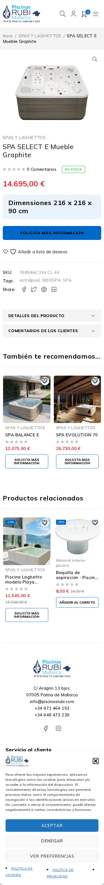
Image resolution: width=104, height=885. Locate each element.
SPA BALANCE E (22, 434)
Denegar (52, 840)
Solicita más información (52, 232)
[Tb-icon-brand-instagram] (58, 728)
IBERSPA (51, 280)
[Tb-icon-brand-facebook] (45, 728)
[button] (95, 761)
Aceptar (52, 825)
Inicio (8, 35)
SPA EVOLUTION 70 (77, 434)
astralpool (29, 280)
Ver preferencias (52, 856)
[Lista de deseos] (36, 251)
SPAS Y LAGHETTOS (40, 35)
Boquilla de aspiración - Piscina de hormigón (77, 577)
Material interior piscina (70, 563)
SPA (67, 280)
